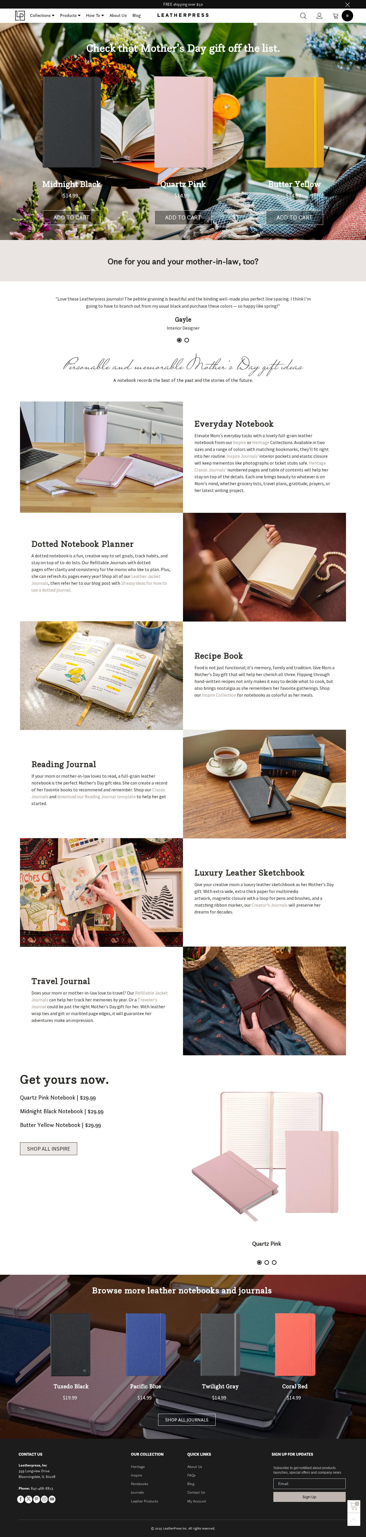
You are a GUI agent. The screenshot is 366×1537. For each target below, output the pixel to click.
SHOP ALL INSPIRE (48, 1148)
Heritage (260, 442)
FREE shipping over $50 (183, 4)
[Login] (319, 16)
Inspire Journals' (243, 456)
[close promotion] (347, 4)
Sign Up (310, 1497)
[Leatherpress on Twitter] (28, 1499)
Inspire (239, 442)
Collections (40, 15)
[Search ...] (303, 16)
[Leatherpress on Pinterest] (36, 1499)
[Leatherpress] (20, 16)
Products (68, 15)
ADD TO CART (71, 217)
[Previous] (37, 316)
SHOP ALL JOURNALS (186, 1420)
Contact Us (196, 1492)
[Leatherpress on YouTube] (52, 1499)
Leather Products (144, 1501)
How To (93, 15)
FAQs (191, 1475)
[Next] (329, 316)
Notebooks (139, 1483)
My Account (196, 1501)
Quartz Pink (266, 1243)
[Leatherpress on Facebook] (20, 1499)
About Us (118, 15)
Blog (136, 15)
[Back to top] (353, 1519)
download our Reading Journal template (96, 796)
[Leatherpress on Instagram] (44, 1499)
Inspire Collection (219, 695)
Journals (137, 1492)
